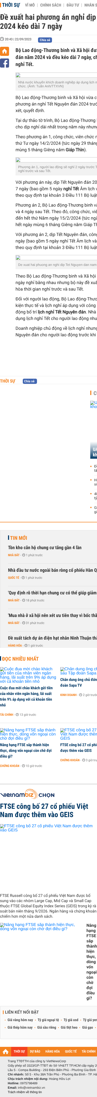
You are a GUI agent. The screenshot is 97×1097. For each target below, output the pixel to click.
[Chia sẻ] (4, 63)
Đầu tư (72, 5)
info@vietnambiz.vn (31, 1087)
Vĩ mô (30, 5)
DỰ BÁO (35, 1052)
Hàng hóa (15, 645)
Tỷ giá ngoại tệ (48, 1020)
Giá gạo (87, 1027)
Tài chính (6, 715)
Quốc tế (13, 578)
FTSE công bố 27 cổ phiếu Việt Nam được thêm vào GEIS (44, 810)
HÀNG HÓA (53, 1052)
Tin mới (18, 538)
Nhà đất (14, 555)
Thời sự (11, 5)
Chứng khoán (9, 766)
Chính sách (50, 5)
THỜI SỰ (19, 1052)
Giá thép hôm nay (20, 1027)
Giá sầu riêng (46, 1027)
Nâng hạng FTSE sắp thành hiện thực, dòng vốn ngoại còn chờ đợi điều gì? (26, 751)
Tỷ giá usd (71, 1020)
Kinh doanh (68, 695)
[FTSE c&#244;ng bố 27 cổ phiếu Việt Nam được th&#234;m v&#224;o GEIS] (48, 856)
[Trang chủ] (4, 51)
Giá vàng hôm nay (20, 1020)
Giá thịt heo (69, 1027)
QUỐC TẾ (71, 1052)
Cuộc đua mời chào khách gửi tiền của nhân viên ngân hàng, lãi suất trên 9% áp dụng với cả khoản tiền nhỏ (26, 696)
